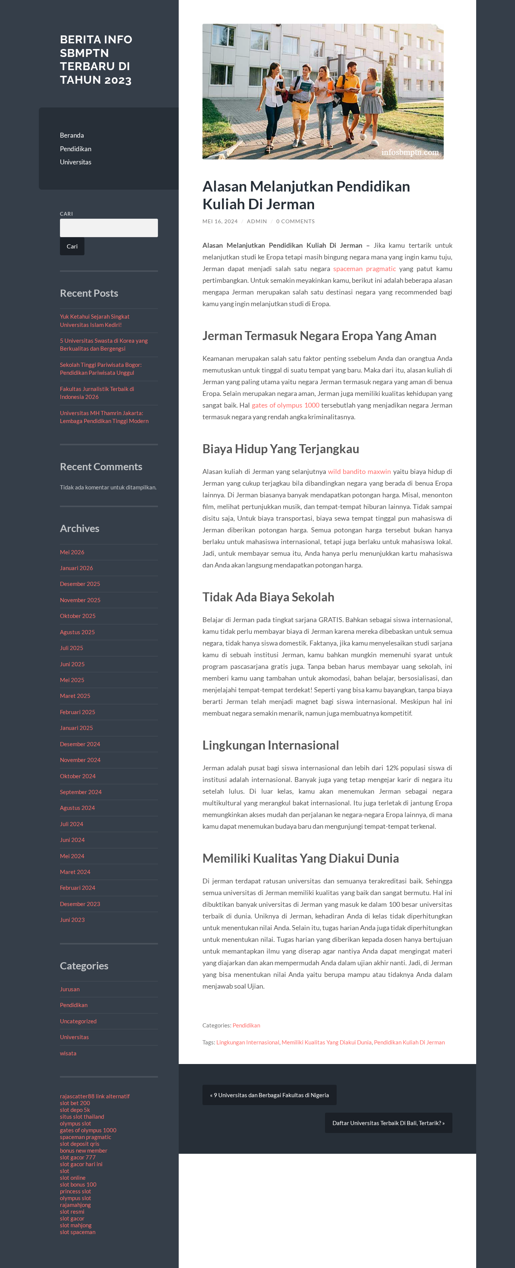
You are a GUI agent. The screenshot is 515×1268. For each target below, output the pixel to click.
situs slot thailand (82, 1116)
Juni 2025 (72, 664)
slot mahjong (76, 1225)
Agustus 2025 (77, 632)
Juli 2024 (71, 823)
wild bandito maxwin (359, 471)
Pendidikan (75, 149)
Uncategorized (78, 1021)
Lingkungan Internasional (247, 1042)
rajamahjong (75, 1204)
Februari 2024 (77, 887)
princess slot (75, 1191)
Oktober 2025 (78, 615)
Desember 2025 (80, 583)
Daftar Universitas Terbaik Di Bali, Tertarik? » (389, 1122)
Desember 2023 (80, 903)
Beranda (72, 135)
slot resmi (72, 1211)
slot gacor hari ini (81, 1164)
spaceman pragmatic (85, 1136)
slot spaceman (77, 1231)
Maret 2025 (75, 695)
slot (64, 1170)
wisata (68, 1053)
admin (257, 221)
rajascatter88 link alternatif (95, 1096)
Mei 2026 (72, 552)
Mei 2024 (72, 855)
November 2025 (80, 599)
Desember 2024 (80, 744)
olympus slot (75, 1123)
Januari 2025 (76, 727)
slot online (73, 1177)
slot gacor (72, 1218)
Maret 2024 (75, 871)
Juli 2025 (71, 647)
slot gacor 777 (78, 1157)
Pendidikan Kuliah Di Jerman (409, 1042)
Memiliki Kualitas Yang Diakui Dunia (327, 1042)
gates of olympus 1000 (88, 1130)
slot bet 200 (75, 1102)
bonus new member (83, 1150)
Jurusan (70, 989)
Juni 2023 (72, 919)
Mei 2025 (72, 679)
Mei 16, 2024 (220, 221)
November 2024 (80, 759)
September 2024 (81, 791)
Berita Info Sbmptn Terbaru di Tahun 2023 (96, 59)
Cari (66, 214)
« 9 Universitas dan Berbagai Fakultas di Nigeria (269, 1095)
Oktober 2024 (78, 776)
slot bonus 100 (78, 1184)
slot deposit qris (80, 1143)
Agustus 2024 (77, 807)
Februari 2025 (77, 711)
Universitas (75, 162)
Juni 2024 (72, 839)
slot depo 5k (75, 1109)
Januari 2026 (76, 567)
